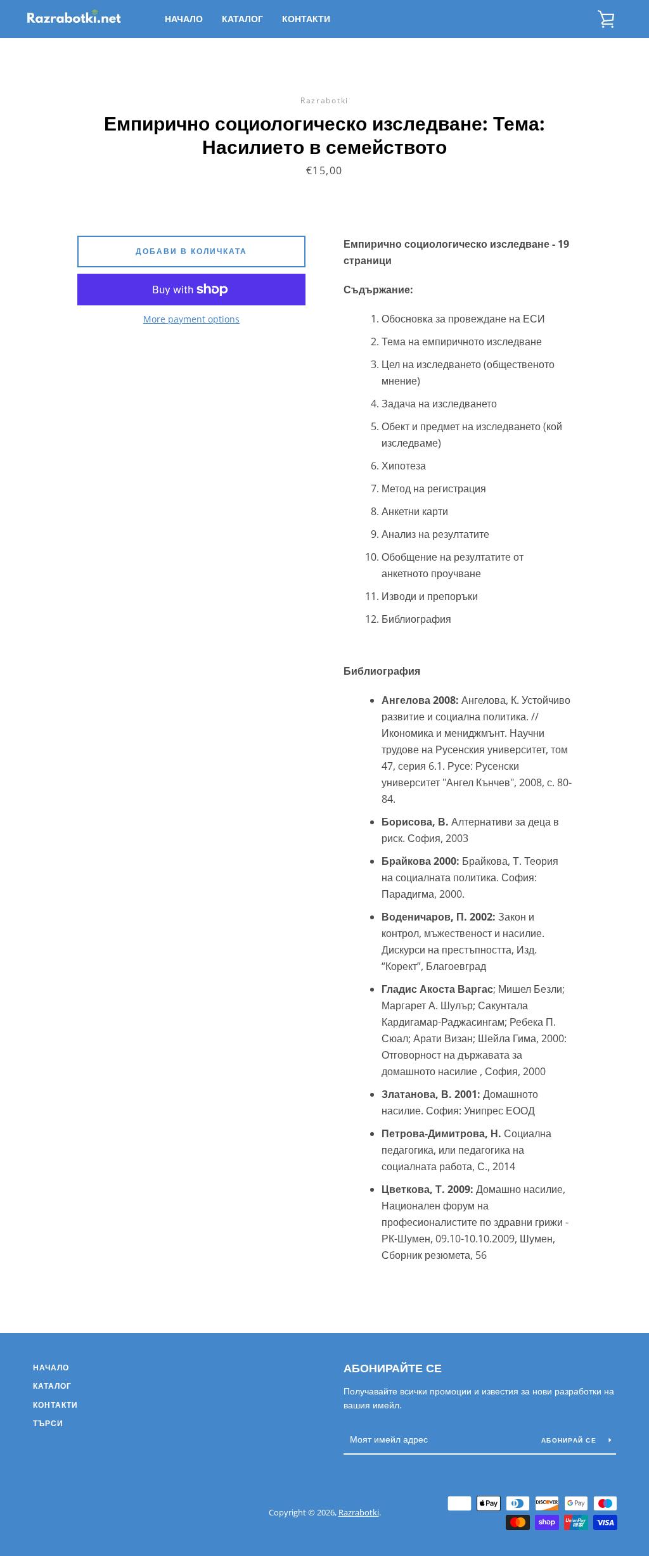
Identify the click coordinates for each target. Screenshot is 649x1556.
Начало (184, 19)
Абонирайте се (393, 1367)
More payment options (191, 319)
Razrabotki (358, 1512)
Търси (48, 1423)
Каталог (242, 19)
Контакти (306, 19)
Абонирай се (570, 1440)
